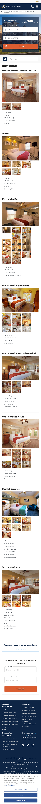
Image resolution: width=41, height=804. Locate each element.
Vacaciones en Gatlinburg (9, 715)
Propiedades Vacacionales (29, 713)
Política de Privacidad (28, 708)
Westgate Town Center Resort (23, 11)
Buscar (22, 46)
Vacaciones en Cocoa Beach (10, 721)
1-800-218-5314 (20, 649)
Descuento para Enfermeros (10, 741)
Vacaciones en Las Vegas (9, 713)
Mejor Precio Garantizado (29, 716)
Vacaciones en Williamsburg (10, 724)
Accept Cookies (20, 800)
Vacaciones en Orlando (8, 710)
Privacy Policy (10, 786)
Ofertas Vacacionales (8, 749)
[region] (20, 789)
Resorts (10, 11)
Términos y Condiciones (28, 710)
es (38, 1)
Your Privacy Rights (20, 789)
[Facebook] (23, 745)
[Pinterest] (33, 745)
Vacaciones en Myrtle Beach (10, 718)
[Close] (38, 777)
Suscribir (20, 689)
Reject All (20, 795)
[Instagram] (28, 745)
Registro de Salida (10, 34)
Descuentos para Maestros (9, 739)
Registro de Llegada (10, 25)
